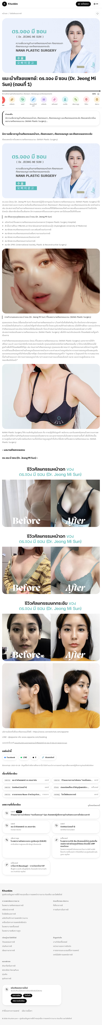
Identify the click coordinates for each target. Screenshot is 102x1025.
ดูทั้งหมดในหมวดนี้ (94, 806)
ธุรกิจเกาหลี (6, 978)
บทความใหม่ (16, 995)
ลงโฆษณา (85, 3)
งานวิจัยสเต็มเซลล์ (60, 942)
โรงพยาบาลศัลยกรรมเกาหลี (12, 905)
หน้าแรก (4, 13)
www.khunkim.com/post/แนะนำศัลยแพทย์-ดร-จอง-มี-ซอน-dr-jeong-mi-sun (40, 743)
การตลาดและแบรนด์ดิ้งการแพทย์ (66, 950)
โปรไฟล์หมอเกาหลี (16, 13)
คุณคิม (4, 974)
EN (97, 4)
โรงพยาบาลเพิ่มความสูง (11, 930)
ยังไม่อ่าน (89, 13)
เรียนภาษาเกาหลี (8, 950)
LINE (25, 757)
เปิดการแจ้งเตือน (19, 1001)
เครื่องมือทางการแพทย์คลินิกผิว (14, 922)
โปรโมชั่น (28, 995)
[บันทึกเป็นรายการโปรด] (97, 13)
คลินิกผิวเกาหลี (8, 909)
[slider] (51, 91)
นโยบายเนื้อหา (27, 1011)
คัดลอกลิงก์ (48, 757)
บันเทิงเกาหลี (7, 946)
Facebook (11, 757)
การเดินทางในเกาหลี (60, 909)
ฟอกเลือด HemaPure (10, 970)
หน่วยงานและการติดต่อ (62, 946)
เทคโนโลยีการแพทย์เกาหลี (63, 954)
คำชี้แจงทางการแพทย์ (10, 1011)
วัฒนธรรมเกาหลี (8, 942)
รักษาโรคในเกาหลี (8, 965)
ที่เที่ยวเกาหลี (58, 905)
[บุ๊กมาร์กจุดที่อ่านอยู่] (98, 94)
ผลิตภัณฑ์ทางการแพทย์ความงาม (15, 918)
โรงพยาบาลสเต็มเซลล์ (10, 926)
